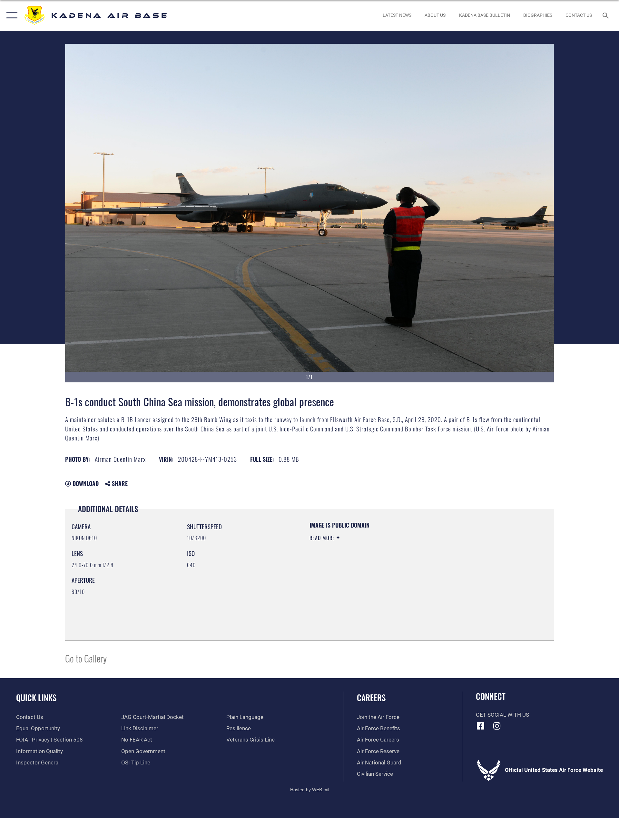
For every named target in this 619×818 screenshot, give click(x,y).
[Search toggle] (606, 15)
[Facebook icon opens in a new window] (481, 726)
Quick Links (36, 697)
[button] (10, 15)
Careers (371, 697)
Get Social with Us (502, 715)
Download (85, 483)
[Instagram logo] (497, 726)
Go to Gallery (86, 658)
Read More (323, 538)
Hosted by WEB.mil (309, 789)
